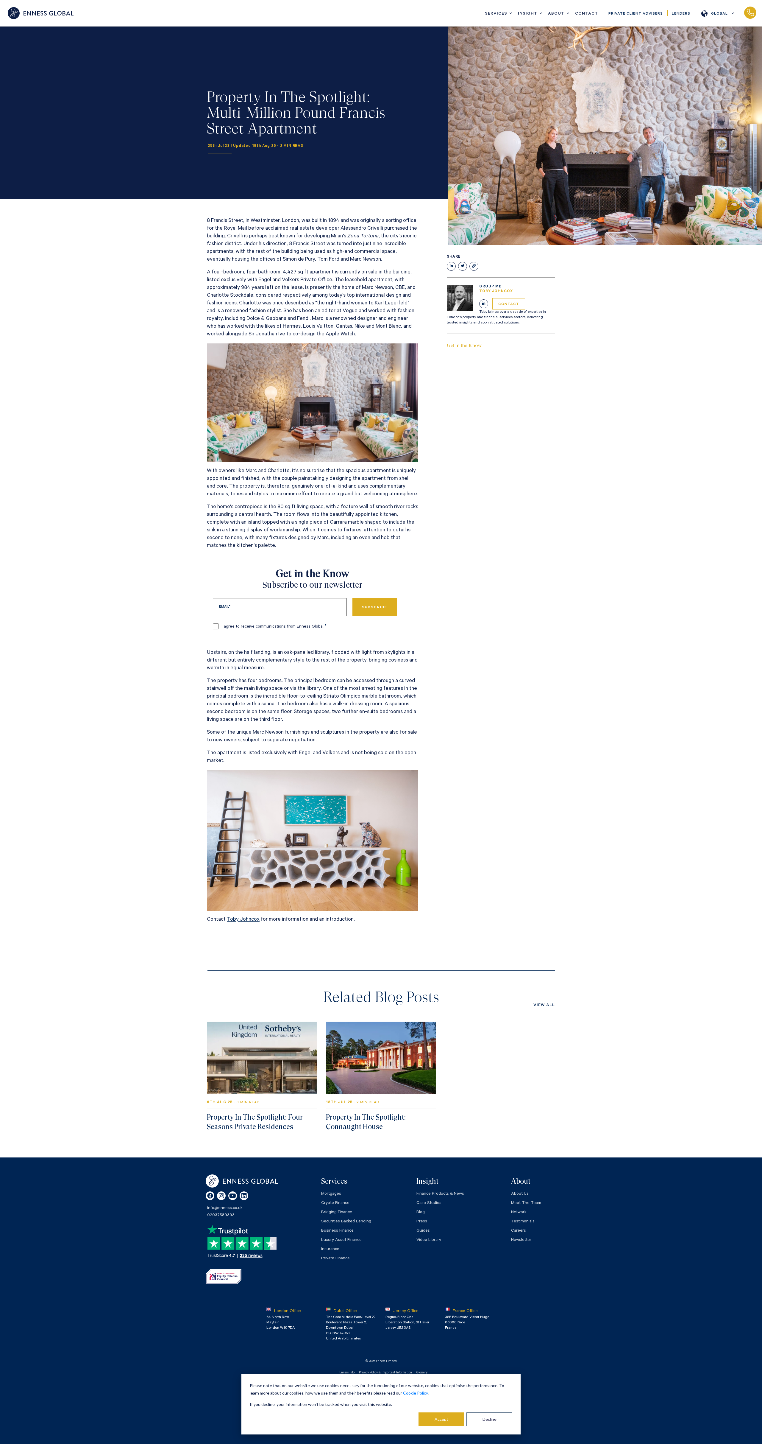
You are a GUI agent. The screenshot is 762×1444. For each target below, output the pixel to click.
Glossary (421, 1373)
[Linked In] (483, 303)
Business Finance (337, 1231)
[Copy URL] (473, 266)
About (556, 14)
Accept (441, 1419)
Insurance (330, 1249)
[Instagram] (221, 1195)
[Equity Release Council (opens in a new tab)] (223, 1276)
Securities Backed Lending (346, 1221)
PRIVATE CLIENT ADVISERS (635, 14)
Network (519, 1212)
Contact (586, 14)
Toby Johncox (243, 920)
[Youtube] (232, 1195)
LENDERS (681, 14)
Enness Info (347, 1373)
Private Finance (335, 1258)
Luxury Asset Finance (341, 1240)
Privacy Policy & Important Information (385, 1373)
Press (421, 1221)
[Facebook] (210, 1195)
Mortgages (331, 1194)
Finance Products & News (440, 1194)
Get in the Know (464, 345)
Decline (489, 1419)
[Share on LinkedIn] (451, 266)
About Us (520, 1194)
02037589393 (750, 13)
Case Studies (428, 1203)
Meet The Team (526, 1203)
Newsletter (521, 1240)
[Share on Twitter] (462, 266)
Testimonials (523, 1221)
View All (544, 1005)
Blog (420, 1212)
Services (496, 14)
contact (508, 304)
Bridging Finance (336, 1212)
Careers (518, 1231)
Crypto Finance (335, 1203)
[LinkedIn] (244, 1195)
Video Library (428, 1240)
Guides (423, 1231)
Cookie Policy (415, 1392)
